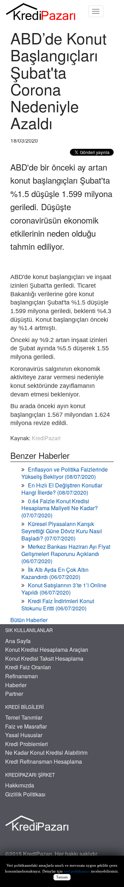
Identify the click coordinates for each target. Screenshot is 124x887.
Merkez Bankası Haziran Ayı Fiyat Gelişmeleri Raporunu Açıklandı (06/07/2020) (65, 554)
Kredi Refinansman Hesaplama (43, 761)
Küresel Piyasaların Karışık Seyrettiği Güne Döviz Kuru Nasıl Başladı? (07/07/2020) (61, 531)
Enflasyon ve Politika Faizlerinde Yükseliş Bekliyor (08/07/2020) (64, 473)
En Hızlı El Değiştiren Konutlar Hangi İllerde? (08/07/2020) (61, 488)
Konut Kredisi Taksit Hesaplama (44, 658)
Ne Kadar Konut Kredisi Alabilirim (46, 752)
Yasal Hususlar (23, 735)
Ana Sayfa (18, 641)
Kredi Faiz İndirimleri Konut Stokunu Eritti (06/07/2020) (57, 604)
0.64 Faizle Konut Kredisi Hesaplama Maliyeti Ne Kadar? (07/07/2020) (59, 508)
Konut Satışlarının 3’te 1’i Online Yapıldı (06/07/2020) (63, 588)
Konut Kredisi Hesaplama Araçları (46, 649)
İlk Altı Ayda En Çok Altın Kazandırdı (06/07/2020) (55, 573)
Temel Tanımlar (23, 717)
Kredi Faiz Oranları (28, 667)
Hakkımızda (19, 785)
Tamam (62, 877)
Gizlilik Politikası (25, 794)
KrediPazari (46, 438)
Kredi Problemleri (26, 744)
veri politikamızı (77, 871)
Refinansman (21, 676)
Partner (14, 694)
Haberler (16, 685)
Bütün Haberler (29, 620)
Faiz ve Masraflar (26, 726)
